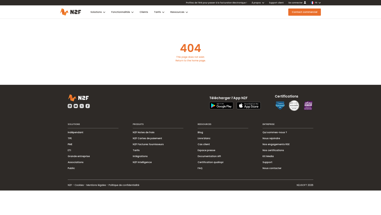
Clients (144, 12)
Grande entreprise (79, 156)
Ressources (177, 12)
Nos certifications (273, 150)
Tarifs (157, 12)
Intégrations (140, 156)
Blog (200, 132)
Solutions (96, 12)
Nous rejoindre (271, 138)
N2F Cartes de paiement (147, 138)
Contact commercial (304, 12)
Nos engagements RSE (276, 144)
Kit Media (268, 156)
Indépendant (75, 132)
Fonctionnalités (120, 12)
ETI (69, 150)
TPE (70, 138)
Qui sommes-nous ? (275, 132)
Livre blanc (204, 138)
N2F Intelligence (142, 162)
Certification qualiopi (210, 162)
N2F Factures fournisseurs (148, 144)
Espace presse (206, 150)
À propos (256, 2)
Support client (276, 2)
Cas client (204, 144)
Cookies (79, 185)
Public (71, 168)
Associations (75, 162)
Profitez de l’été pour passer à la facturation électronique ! (216, 2)
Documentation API (209, 156)
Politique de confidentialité (123, 185)
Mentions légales (96, 185)
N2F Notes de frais (143, 132)
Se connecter (295, 2)
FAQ (200, 168)
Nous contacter (272, 168)
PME (70, 144)
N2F (70, 185)
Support (267, 162)
